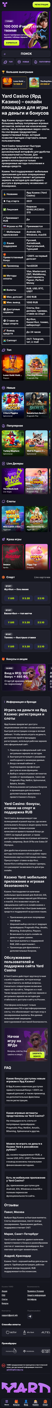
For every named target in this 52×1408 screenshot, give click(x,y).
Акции (4, 1291)
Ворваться (11, 43)
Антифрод (31, 1299)
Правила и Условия (35, 1291)
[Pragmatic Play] (11, 1351)
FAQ (3, 1295)
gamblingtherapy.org (15, 1370)
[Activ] (11, 1332)
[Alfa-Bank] (29, 1332)
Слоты (5, 1299)
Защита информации (36, 1295)
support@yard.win (10, 1315)
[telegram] (29, 1316)
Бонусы (5, 1303)
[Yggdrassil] (29, 1351)
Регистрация (41, 4)
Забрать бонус (37, 1055)
